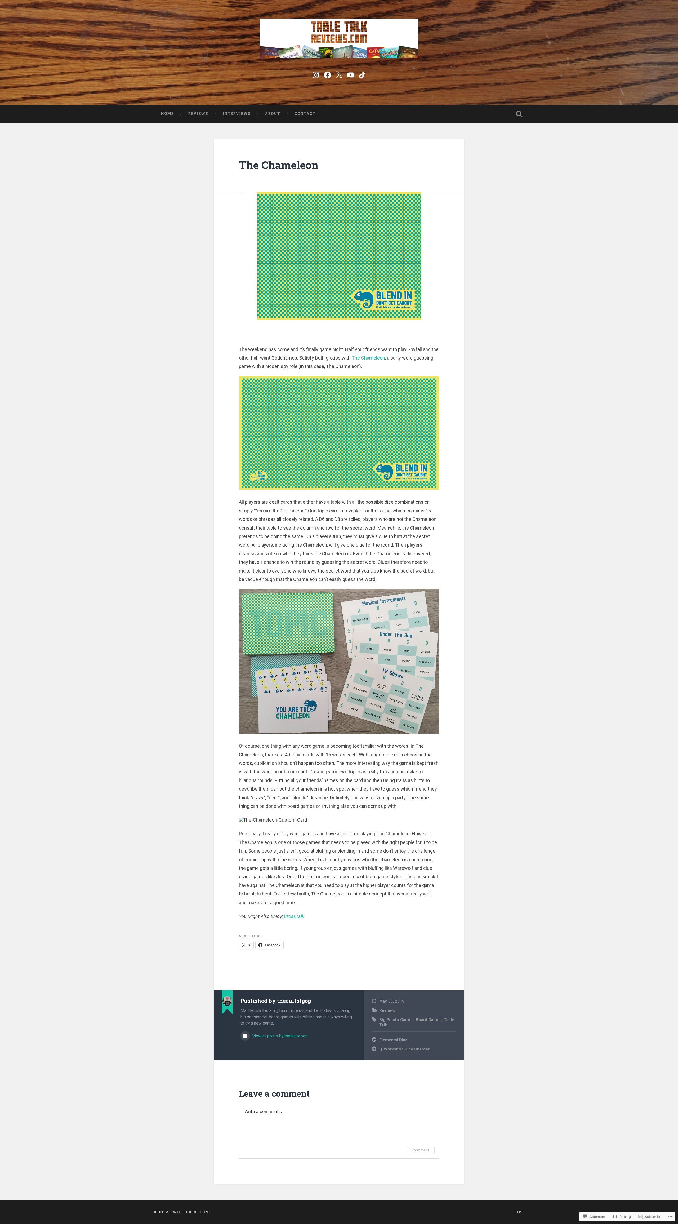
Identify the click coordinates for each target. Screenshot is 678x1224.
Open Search (519, 114)
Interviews (236, 113)
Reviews (198, 113)
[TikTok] (362, 74)
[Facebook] (327, 74)
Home (167, 113)
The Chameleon (278, 165)
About (272, 113)
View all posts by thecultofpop (279, 1036)
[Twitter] (339, 74)
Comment (420, 1150)
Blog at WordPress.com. (182, 1212)
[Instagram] (315, 74)
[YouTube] (350, 74)
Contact (305, 113)
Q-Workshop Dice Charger (404, 1049)
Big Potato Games (396, 1019)
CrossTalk (294, 916)
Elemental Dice (393, 1039)
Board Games (429, 1019)
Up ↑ (519, 1212)
